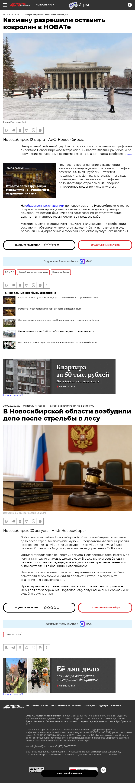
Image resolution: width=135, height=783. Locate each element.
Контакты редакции (37, 706)
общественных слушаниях (44, 205)
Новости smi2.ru (15, 395)
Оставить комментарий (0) (105, 245)
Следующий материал (69, 773)
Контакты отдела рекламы (66, 706)
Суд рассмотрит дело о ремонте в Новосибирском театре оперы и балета (58, 320)
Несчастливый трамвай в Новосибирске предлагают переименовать (56, 331)
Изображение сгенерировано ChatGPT (24, 513)
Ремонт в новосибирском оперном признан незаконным (49, 308)
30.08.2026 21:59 (11, 405)
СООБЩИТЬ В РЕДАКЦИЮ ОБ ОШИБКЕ (103, 706)
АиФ (24, 122)
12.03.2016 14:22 (11, 14)
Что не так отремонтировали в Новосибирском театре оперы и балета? (57, 342)
